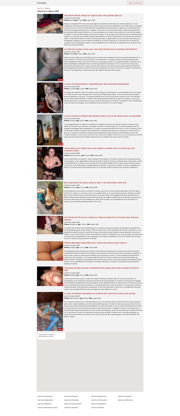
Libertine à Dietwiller (71, 396)
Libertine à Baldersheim (45, 400)
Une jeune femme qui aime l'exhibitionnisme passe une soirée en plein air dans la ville (101, 269)
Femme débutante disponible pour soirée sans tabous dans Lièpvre (95, 243)
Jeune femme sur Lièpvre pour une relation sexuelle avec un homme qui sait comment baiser (99, 149)
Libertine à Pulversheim (99, 400)
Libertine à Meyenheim (98, 396)
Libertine (40, 8)
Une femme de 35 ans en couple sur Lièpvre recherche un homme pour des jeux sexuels (101, 218)
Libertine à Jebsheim (71, 407)
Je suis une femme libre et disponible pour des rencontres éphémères (96, 84)
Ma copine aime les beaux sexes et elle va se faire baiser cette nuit (95, 182)
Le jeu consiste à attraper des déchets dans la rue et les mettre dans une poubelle (102, 116)
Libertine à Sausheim (125, 396)
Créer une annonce (135, 3)
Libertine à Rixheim (97, 407)
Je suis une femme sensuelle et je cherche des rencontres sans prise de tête (99, 293)
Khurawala (41, 3)
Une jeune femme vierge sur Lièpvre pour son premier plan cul (93, 15)
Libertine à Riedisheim (98, 404)
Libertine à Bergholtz (44, 404)
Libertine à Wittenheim (125, 400)
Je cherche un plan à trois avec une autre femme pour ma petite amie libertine (100, 49)
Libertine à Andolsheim (45, 396)
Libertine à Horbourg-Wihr (73, 404)
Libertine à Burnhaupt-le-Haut (47, 407)
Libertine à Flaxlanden (71, 400)
